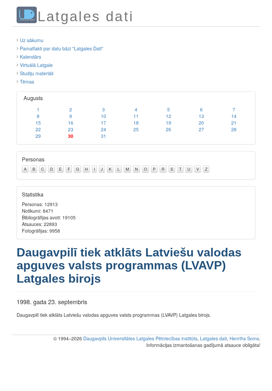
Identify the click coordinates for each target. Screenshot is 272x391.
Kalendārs (30, 56)
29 (38, 136)
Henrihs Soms (244, 338)
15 (38, 122)
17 (103, 122)
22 (38, 129)
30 (70, 136)
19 (168, 122)
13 (201, 116)
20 (201, 122)
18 (136, 122)
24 (103, 129)
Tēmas (27, 81)
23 (70, 129)
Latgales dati (213, 338)
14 (234, 116)
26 (168, 129)
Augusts (33, 98)
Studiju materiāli (36, 73)
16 (70, 122)
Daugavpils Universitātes (109, 338)
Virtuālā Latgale (36, 65)
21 (234, 122)
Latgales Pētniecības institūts (166, 338)
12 (168, 116)
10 (103, 116)
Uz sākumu (31, 40)
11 (136, 116)
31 (103, 136)
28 (234, 129)
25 (136, 129)
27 (201, 129)
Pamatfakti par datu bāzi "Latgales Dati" (61, 48)
